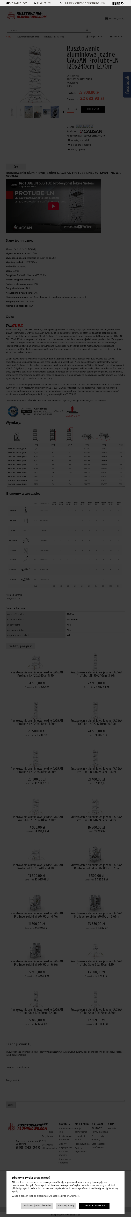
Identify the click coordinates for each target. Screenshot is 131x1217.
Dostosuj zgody (66, 1205)
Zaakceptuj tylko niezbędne (37, 1205)
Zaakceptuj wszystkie (94, 1205)
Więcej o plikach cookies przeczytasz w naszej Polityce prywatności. (45, 1195)
